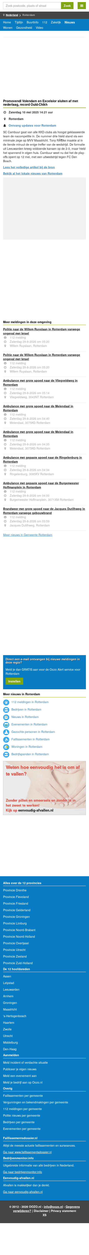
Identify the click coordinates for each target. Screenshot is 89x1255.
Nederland (12, 15)
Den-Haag (10, 1049)
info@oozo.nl (53, 1207)
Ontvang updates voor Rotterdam (32, 125)
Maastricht (10, 1009)
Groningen (10, 1003)
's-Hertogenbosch (14, 1016)
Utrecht (8, 1036)
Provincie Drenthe (14, 890)
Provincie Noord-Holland (19, 936)
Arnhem (8, 996)
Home (7, 22)
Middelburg (10, 1042)
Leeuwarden (11, 989)
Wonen (7, 27)
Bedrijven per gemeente (19, 1122)
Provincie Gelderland (16, 910)
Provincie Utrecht (14, 950)
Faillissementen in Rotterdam (30, 739)
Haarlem (8, 1022)
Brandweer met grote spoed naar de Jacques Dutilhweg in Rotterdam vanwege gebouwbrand (44, 511)
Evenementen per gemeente (22, 1129)
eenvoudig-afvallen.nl (35, 810)
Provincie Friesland (15, 903)
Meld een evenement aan (20, 1076)
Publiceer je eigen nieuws (19, 1069)
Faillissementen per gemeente (23, 1095)
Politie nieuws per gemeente (21, 1115)
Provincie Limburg (15, 923)
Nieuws (70, 22)
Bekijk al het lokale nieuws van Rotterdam (32, 173)
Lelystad (8, 983)
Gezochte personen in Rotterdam (33, 732)
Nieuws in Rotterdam (25, 717)
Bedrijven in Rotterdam (26, 709)
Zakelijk (56, 22)
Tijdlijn (19, 22)
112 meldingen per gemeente (22, 1109)
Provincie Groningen (16, 917)
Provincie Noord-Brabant (19, 930)
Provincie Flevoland (16, 897)
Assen (7, 976)
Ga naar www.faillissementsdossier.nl (27, 1152)
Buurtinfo (32, 22)
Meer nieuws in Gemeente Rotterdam (27, 535)
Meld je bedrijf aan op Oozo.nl (22, 1082)
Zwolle (7, 1029)
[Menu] (82, 5)
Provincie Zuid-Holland (18, 963)
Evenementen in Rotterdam (29, 724)
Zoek (67, 6)
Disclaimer (41, 1211)
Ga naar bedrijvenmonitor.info (22, 1172)
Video (39, 27)
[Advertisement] (44, 69)
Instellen (14, 681)
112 (44, 22)
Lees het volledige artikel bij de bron (29, 167)
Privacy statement (63, 1211)
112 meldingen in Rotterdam (30, 702)
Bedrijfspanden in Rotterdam (30, 754)
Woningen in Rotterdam (26, 746)
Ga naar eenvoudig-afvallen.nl (23, 1192)
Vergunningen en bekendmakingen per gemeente (35, 1102)
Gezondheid (24, 27)
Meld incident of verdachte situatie (25, 1062)
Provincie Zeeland (15, 956)
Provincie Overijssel (16, 943)
